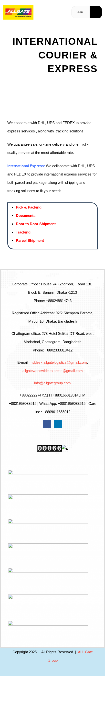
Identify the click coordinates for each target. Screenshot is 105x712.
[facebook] (47, 424)
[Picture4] (18, 7)
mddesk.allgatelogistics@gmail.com (58, 362)
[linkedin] (58, 424)
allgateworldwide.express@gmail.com (52, 371)
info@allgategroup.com (52, 383)
